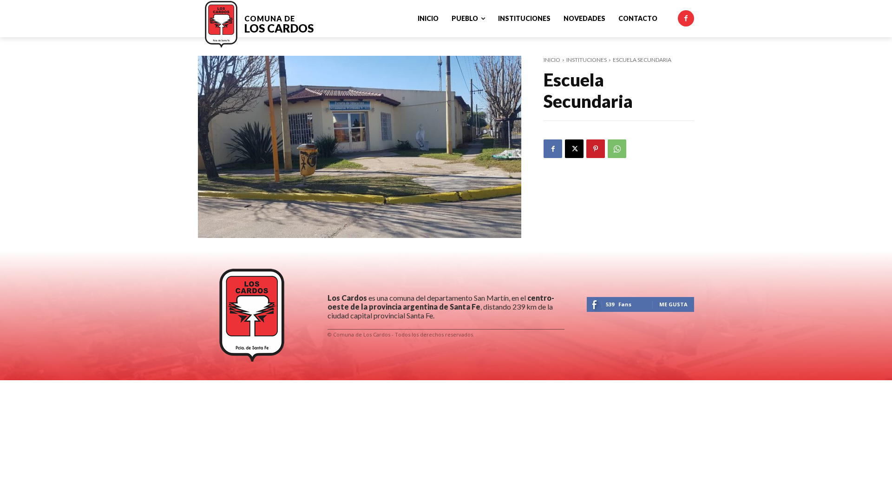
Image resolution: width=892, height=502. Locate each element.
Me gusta (673, 304)
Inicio (552, 59)
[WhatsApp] (617, 148)
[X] (574, 148)
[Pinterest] (595, 148)
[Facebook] (686, 18)
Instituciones (586, 59)
